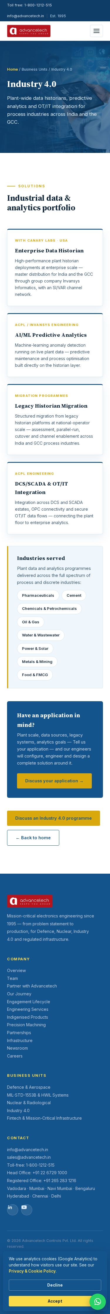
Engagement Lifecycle (28, 1001)
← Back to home (33, 837)
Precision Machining (26, 1024)
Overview (16, 970)
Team (12, 978)
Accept (55, 1301)
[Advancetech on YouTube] (26, 1209)
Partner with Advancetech (32, 985)
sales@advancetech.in (29, 1157)
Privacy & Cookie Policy (32, 1271)
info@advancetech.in (25, 16)
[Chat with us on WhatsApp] (97, 1302)
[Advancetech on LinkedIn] (12, 1209)
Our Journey (19, 993)
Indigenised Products (27, 1017)
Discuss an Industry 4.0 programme (53, 818)
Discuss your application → (54, 780)
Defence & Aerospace (28, 1087)
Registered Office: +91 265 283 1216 (41, 1180)
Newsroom (17, 1048)
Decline (55, 1285)
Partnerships (19, 1032)
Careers (15, 1055)
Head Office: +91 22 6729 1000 (37, 1172)
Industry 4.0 (18, 1110)
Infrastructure (20, 1040)
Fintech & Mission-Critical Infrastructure (44, 1118)
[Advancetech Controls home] (28, 31)
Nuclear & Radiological (29, 1102)
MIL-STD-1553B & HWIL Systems (38, 1095)
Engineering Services (27, 1009)
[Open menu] (96, 31)
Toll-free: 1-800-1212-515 (31, 1165)
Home (12, 69)
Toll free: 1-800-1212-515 (29, 5)
